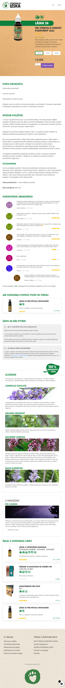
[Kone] (23, 552)
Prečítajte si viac (13, 530)
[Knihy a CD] (29, 572)
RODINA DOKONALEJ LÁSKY (43, 647)
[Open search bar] (53, 5)
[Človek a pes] (26, 552)
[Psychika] (42, 17)
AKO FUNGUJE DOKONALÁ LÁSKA (46, 641)
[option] (39, 53)
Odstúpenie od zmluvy (12, 650)
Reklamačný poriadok (11, 647)
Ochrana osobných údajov (13, 653)
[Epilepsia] (29, 552)
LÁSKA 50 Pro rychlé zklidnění (19, 355)
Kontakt (37, 653)
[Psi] (37, 17)
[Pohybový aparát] (32, 552)
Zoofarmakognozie (41, 644)
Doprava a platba (10, 641)
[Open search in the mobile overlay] (52, 5)
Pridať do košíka (47, 65)
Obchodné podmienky (12, 644)
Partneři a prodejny (41, 650)
